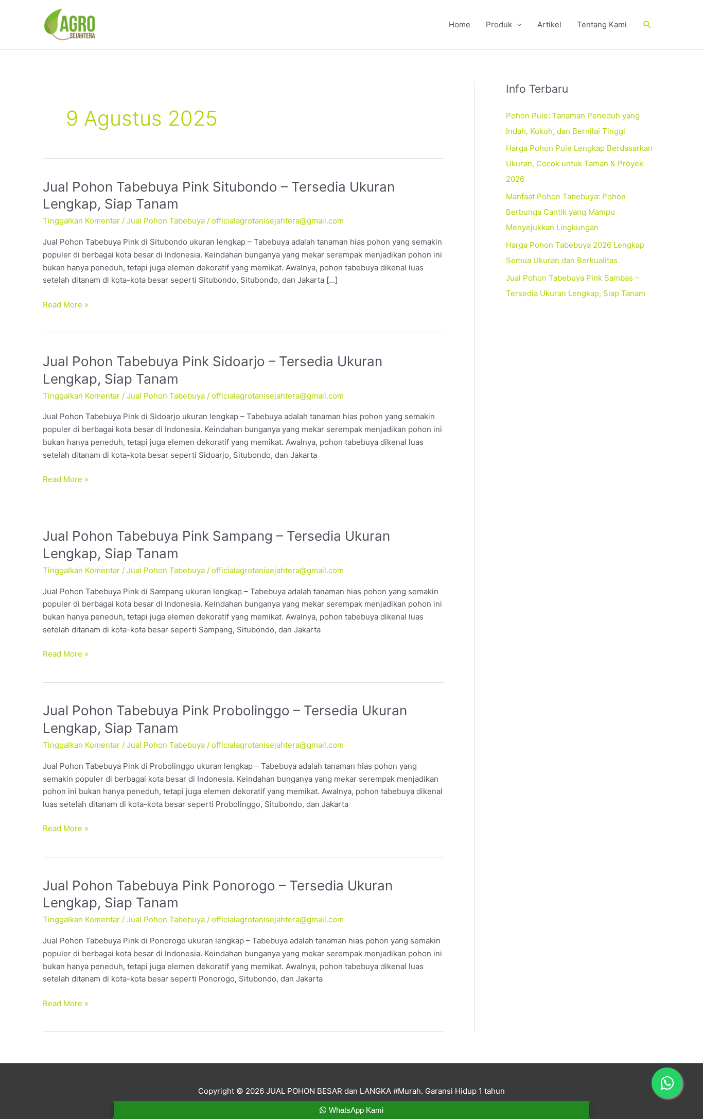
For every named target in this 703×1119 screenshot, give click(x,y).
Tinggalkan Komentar (81, 221)
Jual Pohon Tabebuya (166, 221)
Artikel (549, 24)
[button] (647, 25)
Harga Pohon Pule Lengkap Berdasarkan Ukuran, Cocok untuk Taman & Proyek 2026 (579, 163)
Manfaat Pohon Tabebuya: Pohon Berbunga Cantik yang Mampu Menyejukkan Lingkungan (566, 212)
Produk (499, 24)
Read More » (66, 305)
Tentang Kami (602, 24)
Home (459, 24)
